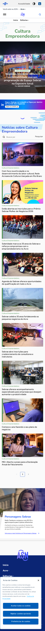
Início (15, 20)
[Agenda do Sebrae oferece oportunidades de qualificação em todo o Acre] (22, 264)
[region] (20, 603)
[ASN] (22, 555)
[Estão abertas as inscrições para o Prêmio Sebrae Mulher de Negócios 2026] (22, 192)
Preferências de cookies (20, 621)
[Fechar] (38, 580)
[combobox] (23, 9)
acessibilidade (24, 4)
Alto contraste (33, 3)
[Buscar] (40, 14)
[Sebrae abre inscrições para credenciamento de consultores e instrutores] (22, 335)
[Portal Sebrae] (6, 3)
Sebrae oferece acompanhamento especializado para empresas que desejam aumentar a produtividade (21, 392)
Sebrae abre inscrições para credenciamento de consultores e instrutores (17, 354)
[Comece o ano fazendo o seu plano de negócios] (22, 410)
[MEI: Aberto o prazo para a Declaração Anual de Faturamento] (22, 445)
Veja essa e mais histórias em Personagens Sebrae (20, 533)
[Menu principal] (4, 14)
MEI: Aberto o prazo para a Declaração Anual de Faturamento (20, 463)
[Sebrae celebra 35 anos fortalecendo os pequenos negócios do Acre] (22, 299)
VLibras (39, 3)
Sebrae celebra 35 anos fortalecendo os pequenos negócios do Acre (20, 317)
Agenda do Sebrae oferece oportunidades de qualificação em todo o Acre (21, 282)
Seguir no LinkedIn (11, 106)
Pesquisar (39, 136)
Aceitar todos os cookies (20, 606)
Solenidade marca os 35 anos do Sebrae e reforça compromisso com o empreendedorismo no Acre (21, 246)
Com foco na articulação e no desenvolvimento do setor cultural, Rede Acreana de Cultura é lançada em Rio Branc (22, 173)
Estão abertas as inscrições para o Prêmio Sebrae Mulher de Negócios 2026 (21, 210)
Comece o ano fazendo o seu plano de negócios (19, 428)
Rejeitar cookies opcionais (20, 614)
